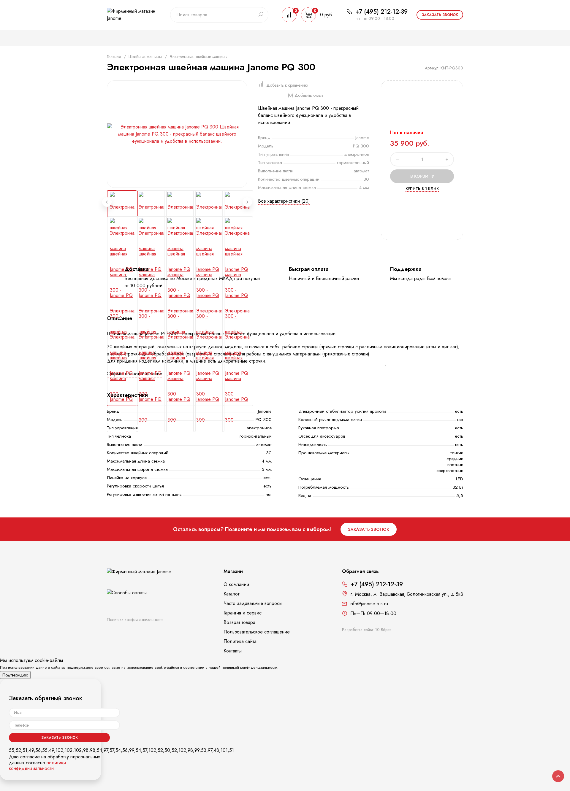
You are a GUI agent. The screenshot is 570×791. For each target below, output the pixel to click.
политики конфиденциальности (37, 765)
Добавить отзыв (308, 95)
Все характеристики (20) (284, 201)
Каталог (232, 593)
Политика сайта (240, 641)
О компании (236, 584)
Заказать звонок (440, 15)
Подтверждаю (15, 675)
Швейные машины (145, 57)
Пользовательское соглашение (257, 631)
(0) (290, 95)
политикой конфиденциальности (249, 667)
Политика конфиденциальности (135, 619)
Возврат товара (239, 622)
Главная (114, 57)
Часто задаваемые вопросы (253, 603)
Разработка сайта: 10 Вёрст (366, 630)
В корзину (422, 176)
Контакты (233, 650)
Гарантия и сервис (243, 612)
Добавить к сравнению (287, 85)
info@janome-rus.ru (369, 603)
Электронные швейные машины (198, 57)
